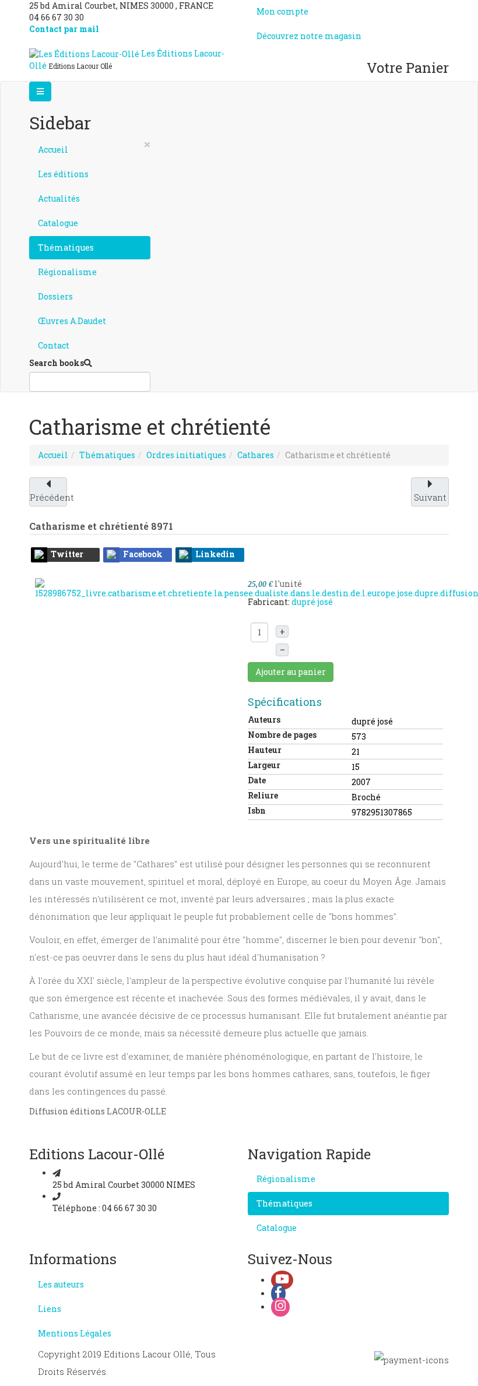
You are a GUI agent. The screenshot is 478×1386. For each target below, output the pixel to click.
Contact (53, 345)
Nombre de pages (282, 734)
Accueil (53, 149)
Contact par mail (64, 28)
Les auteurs (61, 1284)
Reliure (263, 795)
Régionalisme (67, 271)
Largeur (264, 765)
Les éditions (63, 174)
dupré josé (312, 601)
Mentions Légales (74, 1333)
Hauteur (265, 749)
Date (257, 780)
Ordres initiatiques (186, 454)
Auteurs (264, 719)
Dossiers (55, 296)
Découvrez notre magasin (308, 35)
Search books (56, 362)
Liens (49, 1308)
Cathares (255, 454)
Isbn (257, 810)
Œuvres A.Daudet (72, 320)
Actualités (59, 198)
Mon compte (282, 11)
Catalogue (58, 222)
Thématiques (66, 247)
